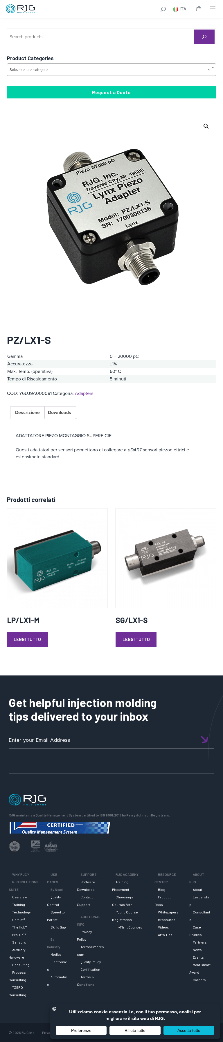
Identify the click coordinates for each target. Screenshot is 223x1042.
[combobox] (111, 69)
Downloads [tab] (59, 412)
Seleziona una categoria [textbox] (110, 69)
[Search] (204, 37)
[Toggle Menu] (212, 8)
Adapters (84, 393)
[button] (206, 126)
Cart (199, 9)
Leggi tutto (27, 639)
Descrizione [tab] (27, 412)
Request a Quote (111, 92)
